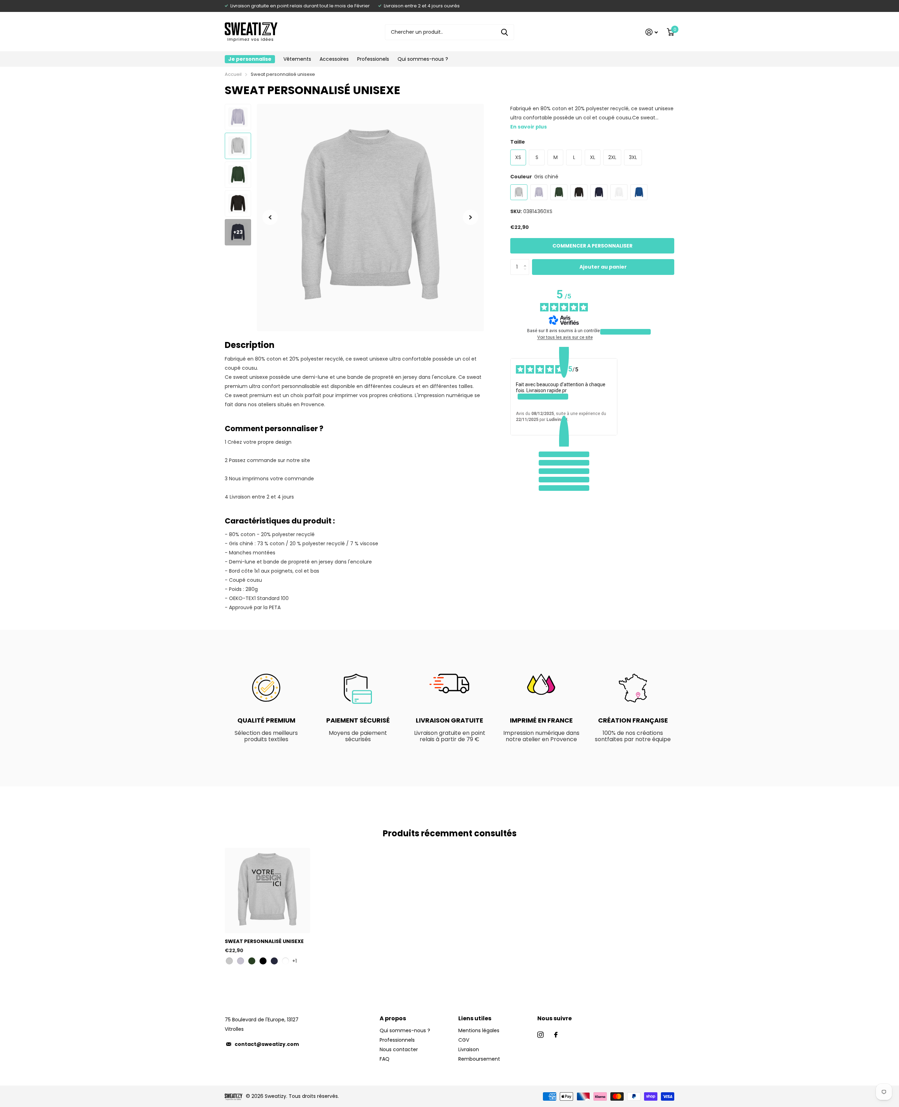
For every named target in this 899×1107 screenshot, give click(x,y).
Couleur (534, 176)
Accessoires (334, 58)
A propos (393, 1018)
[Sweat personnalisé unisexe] (267, 890)
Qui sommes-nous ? (423, 58)
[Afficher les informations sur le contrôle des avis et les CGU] (625, 332)
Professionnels (397, 1039)
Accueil (233, 74)
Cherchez (504, 32)
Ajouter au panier (603, 266)
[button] (270, 217)
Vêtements (297, 58)
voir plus (543, 396)
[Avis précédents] (564, 352)
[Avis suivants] (564, 441)
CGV (463, 1039)
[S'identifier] (651, 32)
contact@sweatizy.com (267, 1044)
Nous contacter (399, 1049)
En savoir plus (528, 126)
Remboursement (479, 1058)
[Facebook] (556, 1034)
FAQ (384, 1058)
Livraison (468, 1049)
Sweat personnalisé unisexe (264, 941)
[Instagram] (540, 1035)
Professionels (373, 58)
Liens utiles (474, 1018)
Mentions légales (478, 1030)
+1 (294, 960)
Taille (517, 141)
